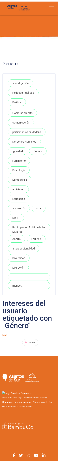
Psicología (18, 170)
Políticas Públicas (23, 92)
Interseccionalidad (23, 248)
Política (16, 102)
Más (4, 335)
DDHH (15, 218)
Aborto (16, 239)
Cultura (38, 151)
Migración (18, 267)
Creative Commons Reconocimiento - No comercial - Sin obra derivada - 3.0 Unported (27, 402)
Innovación (18, 208)
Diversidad (18, 258)
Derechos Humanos (24, 141)
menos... (17, 285)
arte (38, 208)
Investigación (20, 83)
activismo (18, 189)
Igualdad (17, 151)
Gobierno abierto (22, 113)
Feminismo (19, 160)
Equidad (36, 239)
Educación (18, 198)
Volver (32, 342)
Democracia (19, 179)
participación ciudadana (26, 132)
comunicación (20, 122)
